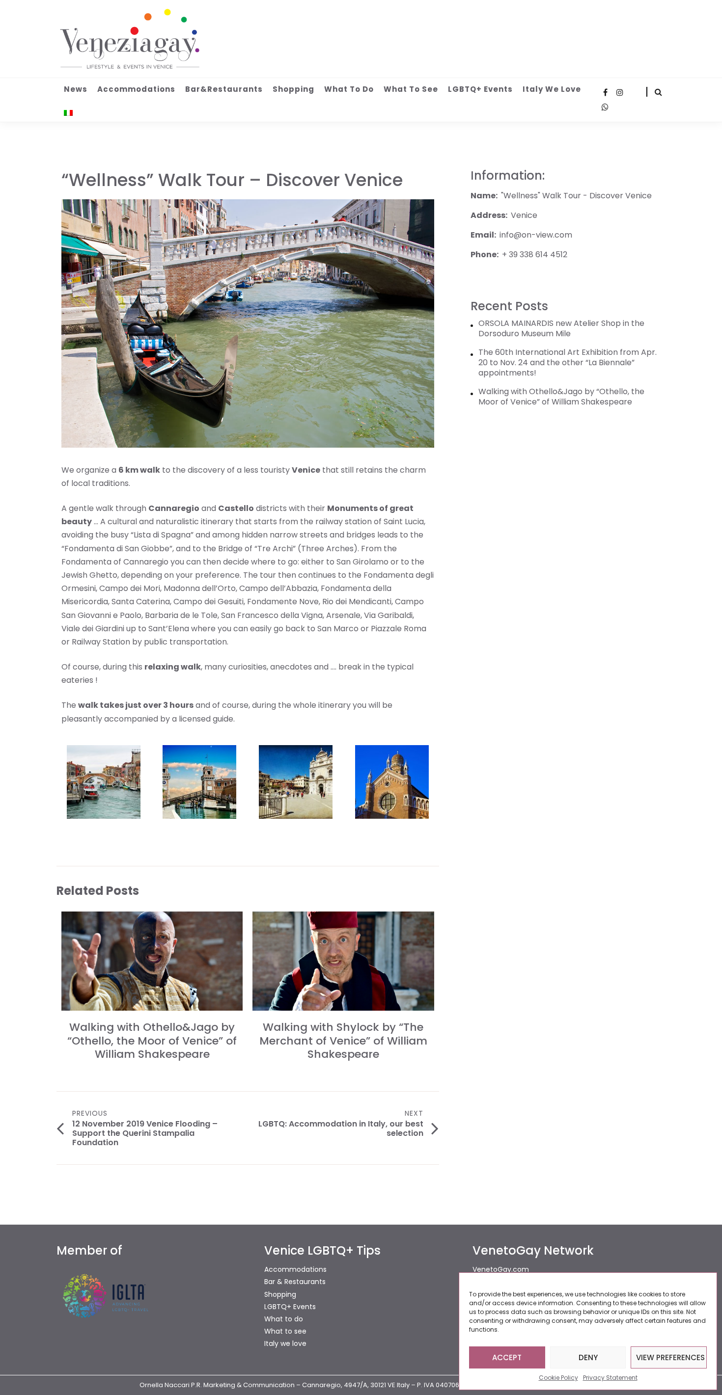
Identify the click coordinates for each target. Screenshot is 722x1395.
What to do (349, 89)
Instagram (619, 92)
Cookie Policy (558, 1377)
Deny (588, 1357)
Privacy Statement (610, 1377)
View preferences (670, 1357)
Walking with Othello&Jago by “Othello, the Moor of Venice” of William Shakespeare (152, 1040)
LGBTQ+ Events (480, 89)
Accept (507, 1357)
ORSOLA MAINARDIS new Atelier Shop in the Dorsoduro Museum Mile (561, 329)
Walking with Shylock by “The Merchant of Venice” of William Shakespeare (343, 1040)
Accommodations (136, 89)
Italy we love (552, 89)
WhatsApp (605, 107)
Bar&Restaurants (224, 89)
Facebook (605, 92)
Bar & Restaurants (295, 1281)
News (75, 89)
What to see (411, 89)
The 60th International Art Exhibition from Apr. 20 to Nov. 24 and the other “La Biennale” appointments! (567, 363)
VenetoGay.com (500, 1269)
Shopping (293, 89)
